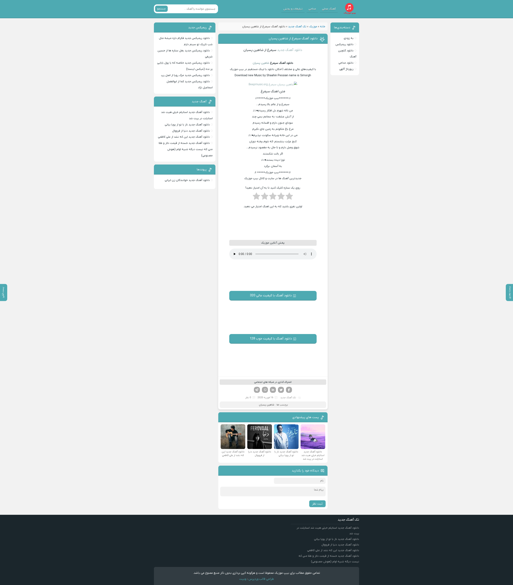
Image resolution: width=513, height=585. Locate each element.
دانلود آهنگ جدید (289, 50)
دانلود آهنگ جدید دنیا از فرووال (191, 131)
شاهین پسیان (261, 63)
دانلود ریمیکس (344, 44)
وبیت (242, 579)
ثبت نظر (317, 504)
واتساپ (265, 390)
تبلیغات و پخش (293, 9)
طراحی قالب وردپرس (261, 579)
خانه (322, 26)
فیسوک (289, 390)
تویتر (281, 390)
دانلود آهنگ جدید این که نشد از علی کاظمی (184, 137)
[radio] (289, 197)
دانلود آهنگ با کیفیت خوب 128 (271, 339)
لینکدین (273, 390)
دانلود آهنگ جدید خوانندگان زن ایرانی (187, 180)
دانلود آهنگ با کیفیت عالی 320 (271, 296)
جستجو (161, 8)
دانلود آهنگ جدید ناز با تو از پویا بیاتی (187, 125)
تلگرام (257, 390)
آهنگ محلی (329, 9)
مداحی (312, 9)
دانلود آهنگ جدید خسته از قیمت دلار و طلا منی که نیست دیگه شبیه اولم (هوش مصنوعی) (186, 149)
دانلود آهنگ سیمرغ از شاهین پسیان (293, 39)
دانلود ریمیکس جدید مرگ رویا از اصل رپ (185, 75)
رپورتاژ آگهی (346, 69)
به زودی (348, 38)
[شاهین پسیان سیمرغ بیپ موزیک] (273, 84)
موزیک (313, 26)
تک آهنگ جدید (297, 26)
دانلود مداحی (345, 63)
